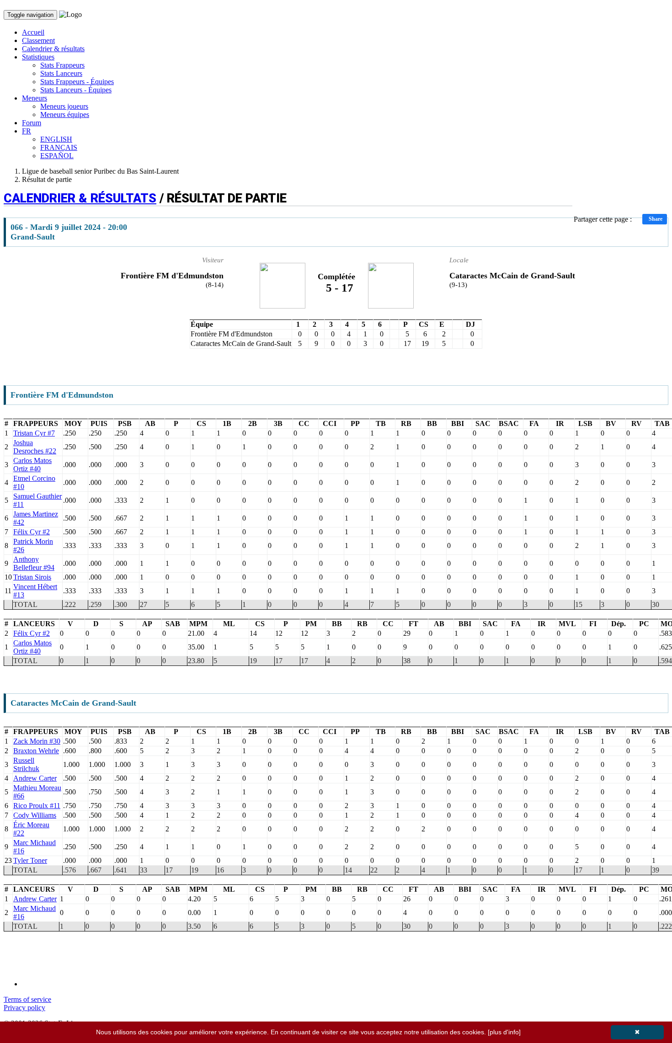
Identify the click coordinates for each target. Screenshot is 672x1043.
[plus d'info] (504, 1032)
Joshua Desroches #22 (34, 447)
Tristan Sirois (32, 577)
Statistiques (38, 57)
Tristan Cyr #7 (34, 433)
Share (655, 219)
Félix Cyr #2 (31, 532)
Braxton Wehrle (36, 751)
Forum (31, 123)
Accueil (33, 32)
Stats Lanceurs (61, 73)
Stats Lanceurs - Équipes (76, 90)
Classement (38, 40)
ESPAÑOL (57, 156)
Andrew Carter (35, 778)
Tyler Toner (30, 860)
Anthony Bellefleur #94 (33, 563)
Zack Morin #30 (36, 741)
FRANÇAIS (58, 147)
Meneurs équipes (64, 114)
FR (26, 131)
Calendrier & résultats (53, 49)
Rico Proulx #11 (36, 805)
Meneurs (34, 98)
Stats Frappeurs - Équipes (77, 81)
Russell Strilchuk (26, 764)
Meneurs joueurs (64, 106)
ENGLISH (56, 139)
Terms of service (27, 999)
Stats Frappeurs (62, 65)
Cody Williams (34, 815)
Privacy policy (24, 1007)
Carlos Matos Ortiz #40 (32, 465)
